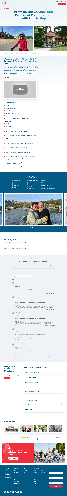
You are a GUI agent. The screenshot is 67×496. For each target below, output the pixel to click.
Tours (19, 4)
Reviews (15, 479)
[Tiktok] (21, 492)
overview (5, 53)
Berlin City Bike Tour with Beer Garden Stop (11, 434)
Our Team (25, 470)
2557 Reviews (42, 436)
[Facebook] (8, 492)
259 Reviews (24, 22)
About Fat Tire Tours (59, 1)
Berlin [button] (10, 4)
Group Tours (30, 4)
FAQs (15, 470)
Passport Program (26, 474)
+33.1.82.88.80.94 (7, 477)
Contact (47, 4)
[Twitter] (10, 492)
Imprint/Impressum (54, 4)
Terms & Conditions (17, 481)
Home (57, 492)
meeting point (27, 53)
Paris (35, 483)
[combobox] (17, 276)
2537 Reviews (13, 436)
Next (64, 38)
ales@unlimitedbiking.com (8, 480)
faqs (38, 53)
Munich (35, 481)
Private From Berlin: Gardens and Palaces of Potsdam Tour (25, 435)
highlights (16, 53)
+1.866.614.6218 (7, 474)
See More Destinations (13, 458)
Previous (3, 38)
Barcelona (35, 472)
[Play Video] (20, 89)
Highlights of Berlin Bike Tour (41, 434)
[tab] (51, 266)
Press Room (15, 474)
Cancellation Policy (17, 483)
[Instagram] (5, 492)
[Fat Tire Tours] (4, 3)
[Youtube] (16, 492)
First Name (51, 470)
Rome (35, 485)
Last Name (51, 475)
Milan (35, 479)
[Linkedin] (13, 492)
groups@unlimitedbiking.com (11, 132)
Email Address (52, 480)
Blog (65, 1)
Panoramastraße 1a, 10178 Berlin (11, 250)
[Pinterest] (18, 492)
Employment (16, 485)
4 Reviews (27, 437)
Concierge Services (17, 477)
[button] (16, 293)
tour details (11, 53)
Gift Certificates (42, 4)
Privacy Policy (61, 492)
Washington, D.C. (43, 474)
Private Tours (24, 4)
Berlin (35, 474)
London (35, 477)
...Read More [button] (44, 308)
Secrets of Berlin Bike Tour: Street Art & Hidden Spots (55, 435)
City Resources (35, 4)
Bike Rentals (15, 4)
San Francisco (43, 472)
